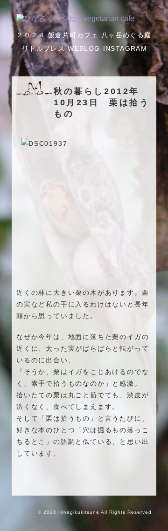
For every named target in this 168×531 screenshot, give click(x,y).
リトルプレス (43, 48)
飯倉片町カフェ (73, 35)
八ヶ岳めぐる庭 (126, 35)
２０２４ (30, 35)
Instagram (125, 48)
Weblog (84, 48)
